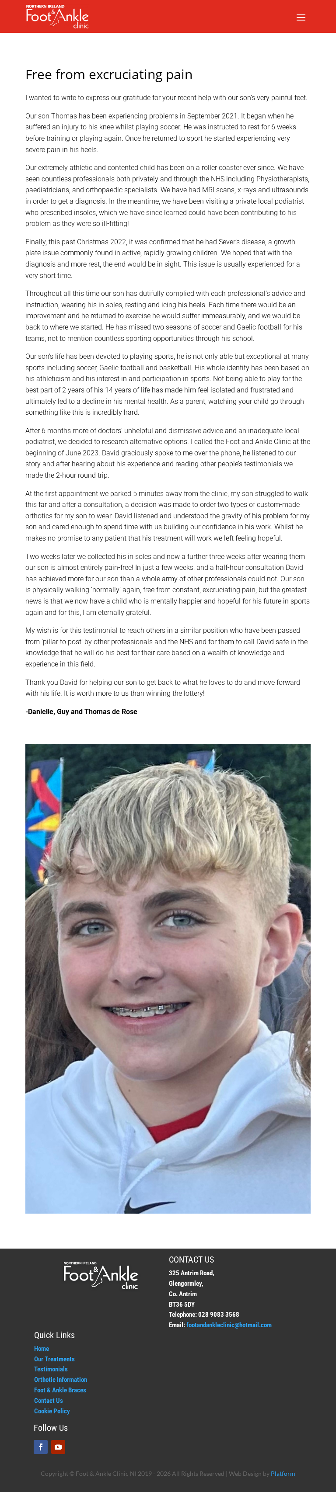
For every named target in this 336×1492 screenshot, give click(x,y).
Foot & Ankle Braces (60, 1390)
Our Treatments (54, 1359)
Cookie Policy (52, 1411)
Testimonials (51, 1369)
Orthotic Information (60, 1380)
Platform (283, 1473)
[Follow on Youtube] (58, 1447)
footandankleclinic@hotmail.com (229, 1325)
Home (41, 1349)
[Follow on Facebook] (41, 1447)
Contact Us (48, 1401)
